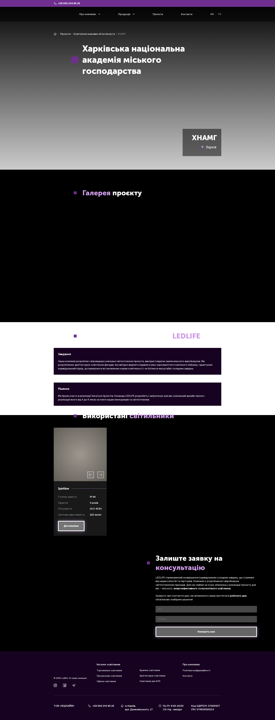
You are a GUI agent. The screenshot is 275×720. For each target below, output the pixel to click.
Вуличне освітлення (150, 670)
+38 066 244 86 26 (103, 705)
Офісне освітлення (106, 681)
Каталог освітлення (108, 664)
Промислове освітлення (109, 676)
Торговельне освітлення (109, 670)
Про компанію (87, 14)
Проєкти (158, 14)
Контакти (186, 14)
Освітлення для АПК (150, 681)
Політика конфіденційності (196, 670)
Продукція (124, 14)
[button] (71, 526)
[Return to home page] (58, 14)
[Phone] (89, 706)
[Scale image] (94, 225)
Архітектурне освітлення (152, 675)
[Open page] (55, 34)
